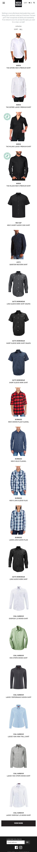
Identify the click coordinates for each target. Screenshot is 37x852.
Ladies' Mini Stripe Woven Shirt (18, 776)
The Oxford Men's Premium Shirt (18, 68)
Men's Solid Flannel (18, 461)
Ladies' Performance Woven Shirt (18, 697)
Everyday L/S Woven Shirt (18, 618)
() (31, 3)
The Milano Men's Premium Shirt (18, 186)
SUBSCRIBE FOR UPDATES (14, 839)
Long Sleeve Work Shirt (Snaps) (18, 304)
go (27, 842)
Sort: (16, 29)
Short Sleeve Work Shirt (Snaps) (18, 343)
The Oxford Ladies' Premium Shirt (18, 107)
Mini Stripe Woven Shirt (18, 658)
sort (25, 3)
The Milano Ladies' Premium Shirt (18, 146)
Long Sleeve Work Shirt (18, 579)
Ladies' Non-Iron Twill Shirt (18, 736)
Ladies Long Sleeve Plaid (18, 540)
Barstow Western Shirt (18, 264)
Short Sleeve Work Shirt (18, 382)
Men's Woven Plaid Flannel (18, 422)
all (21, 29)
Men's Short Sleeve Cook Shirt (18, 225)
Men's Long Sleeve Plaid (18, 500)
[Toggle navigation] (3, 2)
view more (18, 823)
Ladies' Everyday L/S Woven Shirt (18, 815)
